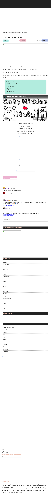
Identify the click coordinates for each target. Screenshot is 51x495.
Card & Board (5, 269)
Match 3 (4, 286)
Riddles (5, 337)
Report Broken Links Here (8, 317)
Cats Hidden (13, 178)
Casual (4, 271)
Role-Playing (5, 291)
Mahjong (4, 281)
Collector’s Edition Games (8, 327)
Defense (5, 344)
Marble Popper (6, 284)
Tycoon (4, 303)
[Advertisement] (25, 149)
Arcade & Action (6, 264)
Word (4, 308)
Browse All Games (6, 452)
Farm (4, 346)
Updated (5, 332)
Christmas (5, 349)
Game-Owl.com (19, 492)
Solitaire (5, 339)
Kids (4, 279)
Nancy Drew (5, 329)
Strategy (4, 296)
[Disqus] (25, 201)
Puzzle (4, 288)
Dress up (5, 274)
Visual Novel (5, 305)
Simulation (5, 293)
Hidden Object (45, 40)
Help (3, 449)
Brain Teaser (5, 267)
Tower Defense (6, 301)
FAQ (3, 451)
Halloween (5, 351)
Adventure (5, 262)
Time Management (7, 298)
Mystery (5, 334)
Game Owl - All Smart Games (25, 13)
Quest (4, 342)
